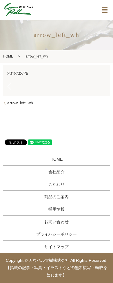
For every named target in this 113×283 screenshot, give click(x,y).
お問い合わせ (56, 221)
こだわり (56, 184)
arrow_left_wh (20, 103)
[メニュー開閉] (104, 10)
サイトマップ (56, 246)
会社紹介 (56, 171)
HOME (8, 56)
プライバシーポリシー (56, 234)
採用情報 (56, 209)
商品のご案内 (56, 196)
